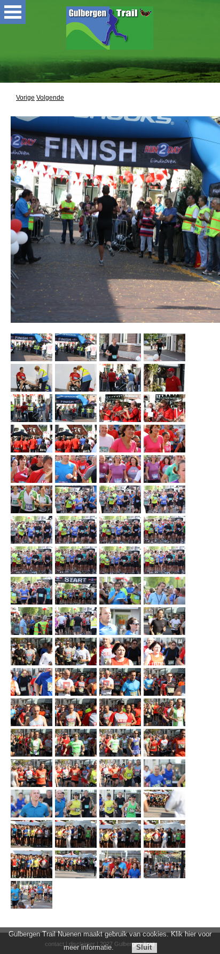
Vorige (25, 97)
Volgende (50, 97)
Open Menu (13, 12)
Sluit (144, 947)
